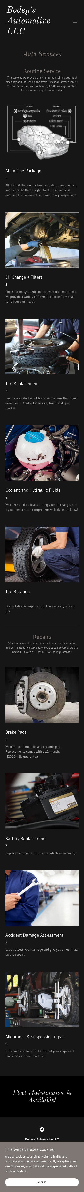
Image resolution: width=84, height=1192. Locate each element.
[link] (31, 33)
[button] (75, 21)
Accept (42, 1182)
